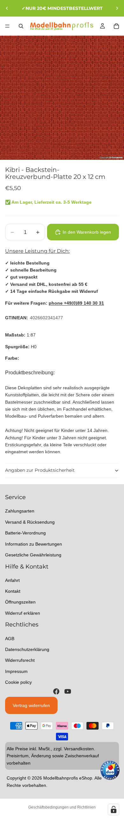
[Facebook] (56, 691)
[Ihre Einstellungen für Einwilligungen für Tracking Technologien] (113, 809)
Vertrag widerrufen (31, 705)
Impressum (16, 671)
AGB (9, 638)
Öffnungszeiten (20, 601)
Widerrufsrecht (20, 660)
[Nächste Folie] (117, 8)
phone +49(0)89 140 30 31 (76, 303)
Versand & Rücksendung (30, 522)
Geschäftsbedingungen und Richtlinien (62, 807)
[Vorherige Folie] (7, 8)
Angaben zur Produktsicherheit (40, 470)
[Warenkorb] (116, 26)
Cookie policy (18, 682)
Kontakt (12, 591)
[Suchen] (21, 26)
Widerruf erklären (22, 613)
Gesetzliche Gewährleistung (33, 554)
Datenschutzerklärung (27, 649)
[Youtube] (68, 691)
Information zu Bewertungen (33, 543)
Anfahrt (12, 580)
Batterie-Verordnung (25, 532)
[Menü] (7, 26)
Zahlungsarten (19, 510)
